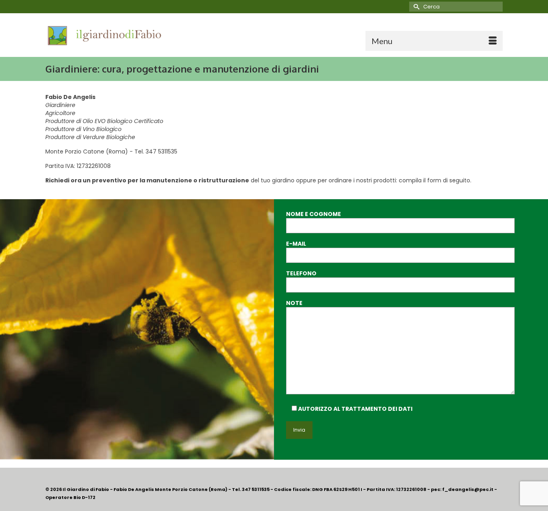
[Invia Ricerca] (415, 7)
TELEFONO (301, 273)
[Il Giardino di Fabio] (117, 35)
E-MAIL (296, 244)
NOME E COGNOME (313, 214)
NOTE (294, 303)
